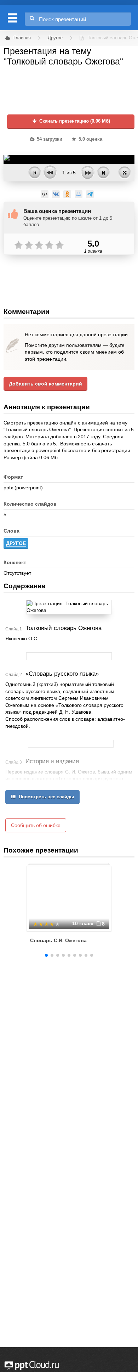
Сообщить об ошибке (36, 825)
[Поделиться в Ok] (67, 194)
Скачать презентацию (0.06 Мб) (74, 121)
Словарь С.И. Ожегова (58, 940)
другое (16, 543)
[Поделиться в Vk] (56, 194)
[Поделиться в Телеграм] (90, 194)
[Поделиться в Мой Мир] (78, 194)
